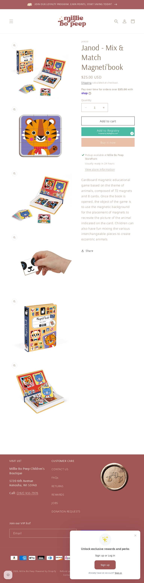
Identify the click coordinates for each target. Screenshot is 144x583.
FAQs (55, 477)
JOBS (55, 503)
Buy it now (108, 142)
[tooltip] (132, 133)
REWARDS (58, 494)
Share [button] (89, 250)
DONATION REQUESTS (66, 511)
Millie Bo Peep (27, 571)
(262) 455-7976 (27, 493)
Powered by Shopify (45, 571)
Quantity (86, 100)
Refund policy (67, 571)
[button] (11, 21)
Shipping (86, 82)
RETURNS (57, 486)
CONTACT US (60, 469)
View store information (100, 169)
